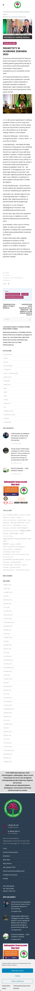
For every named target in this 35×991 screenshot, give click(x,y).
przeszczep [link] (7, 403)
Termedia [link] (24, 294)
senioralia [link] (28, 559)
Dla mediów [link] (7, 369)
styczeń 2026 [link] (8, 611)
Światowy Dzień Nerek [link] (22, 570)
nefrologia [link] (7, 384)
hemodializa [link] (7, 377)
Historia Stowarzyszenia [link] (10, 852)
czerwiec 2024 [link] (8, 679)
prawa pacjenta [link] (8, 549)
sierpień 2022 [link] (7, 758)
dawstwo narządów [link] (9, 517)
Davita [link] (6, 358)
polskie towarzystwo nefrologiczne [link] (14, 547)
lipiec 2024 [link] (7, 675)
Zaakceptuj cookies (17, 970)
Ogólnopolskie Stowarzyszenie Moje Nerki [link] (16, 12)
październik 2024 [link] (9, 667)
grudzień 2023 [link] (8, 701)
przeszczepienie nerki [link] (22, 554)
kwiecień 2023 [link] (8, 731)
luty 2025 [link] (6, 652)
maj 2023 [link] (6, 728)
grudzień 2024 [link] (8, 660)
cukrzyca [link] (22, 515)
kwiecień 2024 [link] (8, 686)
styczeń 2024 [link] (8, 698)
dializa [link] (5, 14)
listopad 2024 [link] (8, 664)
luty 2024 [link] (6, 694)
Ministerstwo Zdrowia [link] (10, 531)
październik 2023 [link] (9, 709)
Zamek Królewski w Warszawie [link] (14, 297)
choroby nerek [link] (12, 515)
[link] (4, 5)
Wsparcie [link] (6, 418)
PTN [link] (5, 407)
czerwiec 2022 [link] (8, 762)
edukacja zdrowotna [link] (17, 523)
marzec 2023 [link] (7, 735)
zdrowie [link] (6, 567)
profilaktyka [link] (17, 549)
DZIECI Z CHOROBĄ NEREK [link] (11, 373)
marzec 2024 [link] (7, 690)
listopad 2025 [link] (8, 619)
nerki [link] (5, 388)
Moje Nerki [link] (6, 860)
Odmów (17, 976)
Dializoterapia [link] (8, 366)
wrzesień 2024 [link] (8, 671)
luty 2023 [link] (6, 739)
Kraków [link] (24, 525)
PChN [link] (5, 396)
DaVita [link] (28, 515)
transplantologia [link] (9, 415)
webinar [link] (24, 565)
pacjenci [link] (12, 544)
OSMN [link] (7, 273)
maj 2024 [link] (6, 683)
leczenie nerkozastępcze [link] (19, 528)
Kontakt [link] (5, 878)
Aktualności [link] (6, 856)
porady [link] (6, 400)
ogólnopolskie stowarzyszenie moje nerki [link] (17, 539)
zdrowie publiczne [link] (8, 570)
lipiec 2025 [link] (7, 634)
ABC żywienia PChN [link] (9, 867)
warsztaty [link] (17, 565)
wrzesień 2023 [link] (8, 713)
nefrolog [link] (5, 533)
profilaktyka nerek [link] (8, 554)
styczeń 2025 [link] (8, 656)
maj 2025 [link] (6, 641)
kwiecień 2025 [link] (8, 645)
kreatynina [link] (6, 528)
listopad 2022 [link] (8, 746)
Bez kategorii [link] (8, 354)
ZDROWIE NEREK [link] (15, 567)
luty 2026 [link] (6, 607)
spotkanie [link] (6, 562)
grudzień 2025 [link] (8, 615)
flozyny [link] (27, 523)
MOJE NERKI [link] (7, 381)
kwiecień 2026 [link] (8, 600)
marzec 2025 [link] (7, 649)
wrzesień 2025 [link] (8, 626)
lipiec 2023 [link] (7, 720)
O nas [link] (5, 848)
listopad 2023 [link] (8, 705)
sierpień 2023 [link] (7, 716)
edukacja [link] (6, 523)
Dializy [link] (29, 520)
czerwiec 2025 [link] (8, 637)
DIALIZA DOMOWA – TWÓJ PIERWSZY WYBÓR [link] (19, 469)
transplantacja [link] (18, 278)
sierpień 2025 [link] (7, 630)
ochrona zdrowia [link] (8, 536)
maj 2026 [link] (6, 596)
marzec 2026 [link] (7, 603)
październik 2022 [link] (9, 750)
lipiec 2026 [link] (7, 588)
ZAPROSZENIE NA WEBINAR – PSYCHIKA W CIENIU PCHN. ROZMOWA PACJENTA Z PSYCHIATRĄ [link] (20, 437)
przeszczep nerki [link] (8, 557)
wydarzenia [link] (6, 280)
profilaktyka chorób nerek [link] (11, 552)
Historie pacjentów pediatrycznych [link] (13, 871)
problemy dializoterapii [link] (12, 294)
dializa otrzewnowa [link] (9, 520)
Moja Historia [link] (7, 863)
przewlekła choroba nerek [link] (13, 559)
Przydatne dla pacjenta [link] (10, 875)
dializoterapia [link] (22, 520)
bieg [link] (4, 515)
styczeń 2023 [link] (8, 743)
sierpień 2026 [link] (7, 585)
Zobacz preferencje (17, 981)
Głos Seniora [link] (7, 525)
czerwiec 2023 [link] (8, 724)
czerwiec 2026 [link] (8, 592)
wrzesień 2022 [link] (8, 754)
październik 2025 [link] (9, 622)
